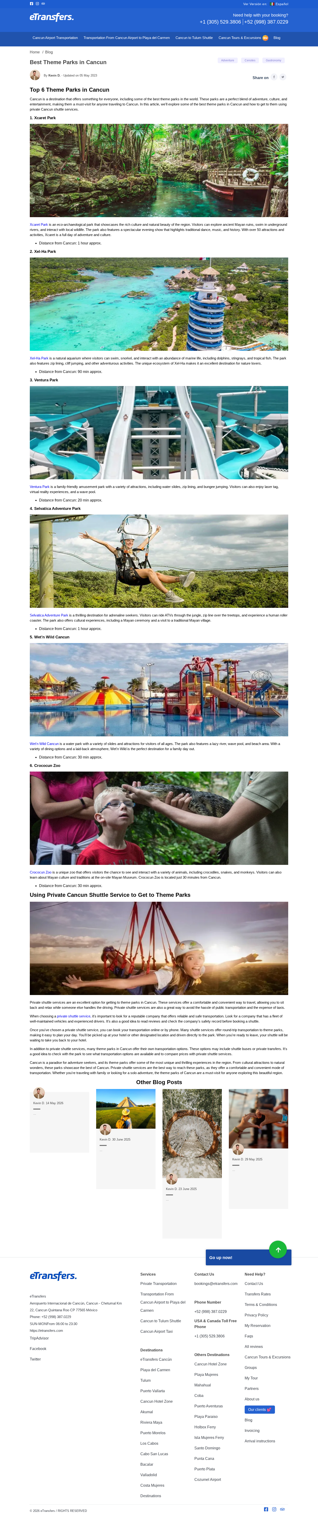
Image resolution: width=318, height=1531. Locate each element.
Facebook (38, 1349)
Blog (277, 38)
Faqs (249, 1336)
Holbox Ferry (205, 1427)
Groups (251, 1368)
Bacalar (146, 1464)
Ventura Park (40, 487)
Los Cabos (149, 1443)
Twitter (35, 1359)
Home (35, 52)
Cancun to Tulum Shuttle (194, 38)
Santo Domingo (207, 1448)
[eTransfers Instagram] (38, 4)
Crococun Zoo (41, 872)
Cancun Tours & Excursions (240, 38)
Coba (198, 1396)
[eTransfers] (54, 1276)
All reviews (254, 1347)
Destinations (150, 1496)
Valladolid (148, 1475)
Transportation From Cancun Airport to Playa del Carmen (127, 38)
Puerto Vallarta (152, 1391)
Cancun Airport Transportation (55, 38)
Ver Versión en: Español (265, 4)
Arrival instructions (260, 1441)
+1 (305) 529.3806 (220, 22)
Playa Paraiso (206, 1417)
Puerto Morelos (153, 1433)
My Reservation (258, 1326)
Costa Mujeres (152, 1485)
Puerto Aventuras (208, 1406)
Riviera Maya (151, 1422)
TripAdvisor (39, 1338)
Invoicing (252, 1431)
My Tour (251, 1378)
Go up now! (220, 1257)
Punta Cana (204, 1459)
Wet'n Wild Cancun (44, 744)
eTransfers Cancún (156, 1359)
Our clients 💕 (259, 1410)
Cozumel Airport (207, 1480)
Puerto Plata (204, 1469)
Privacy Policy (256, 1315)
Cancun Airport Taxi (156, 1331)
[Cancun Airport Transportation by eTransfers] (94, 19)
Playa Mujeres (206, 1375)
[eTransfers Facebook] (33, 4)
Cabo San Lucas (154, 1454)
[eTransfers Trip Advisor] (44, 4)
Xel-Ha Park (39, 358)
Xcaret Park (39, 224)
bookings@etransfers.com (215, 1284)
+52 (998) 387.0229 (266, 22)
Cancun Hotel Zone (156, 1401)
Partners (252, 1389)
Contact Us (254, 1284)
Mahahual (202, 1385)
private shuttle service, (74, 1016)
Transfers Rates (258, 1294)
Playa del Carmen (155, 1370)
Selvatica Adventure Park (49, 615)
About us (252, 1399)
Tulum (145, 1380)
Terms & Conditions (261, 1305)
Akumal (146, 1412)
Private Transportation (158, 1284)
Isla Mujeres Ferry (209, 1438)
